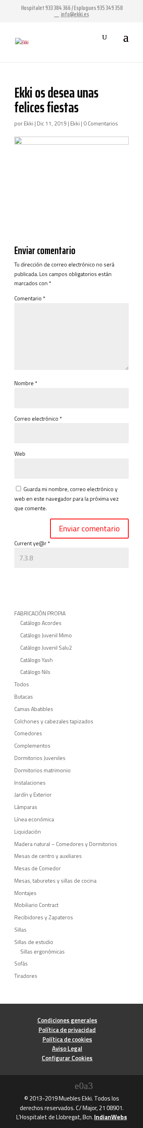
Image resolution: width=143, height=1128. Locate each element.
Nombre (25, 383)
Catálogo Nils (35, 672)
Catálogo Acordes (41, 623)
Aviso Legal (67, 1048)
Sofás (21, 963)
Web (19, 453)
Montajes (25, 893)
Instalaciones (30, 782)
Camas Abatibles (33, 709)
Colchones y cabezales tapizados (53, 721)
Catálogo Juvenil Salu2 (46, 647)
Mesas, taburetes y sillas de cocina (55, 880)
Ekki (28, 123)
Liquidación (27, 831)
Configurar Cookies (67, 1058)
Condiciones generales (67, 1020)
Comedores (28, 733)
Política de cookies (67, 1039)
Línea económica (34, 819)
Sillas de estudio (33, 942)
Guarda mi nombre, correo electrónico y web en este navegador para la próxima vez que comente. (66, 498)
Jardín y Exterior (33, 794)
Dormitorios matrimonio (42, 770)
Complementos (32, 745)
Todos (21, 684)
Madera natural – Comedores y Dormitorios (65, 844)
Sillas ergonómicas (42, 951)
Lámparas (25, 807)
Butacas (23, 696)
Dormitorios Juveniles (40, 758)
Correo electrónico (38, 418)
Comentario (29, 298)
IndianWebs (110, 1117)
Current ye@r (32, 543)
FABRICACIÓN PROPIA (40, 613)
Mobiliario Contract (36, 905)
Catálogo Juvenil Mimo (46, 635)
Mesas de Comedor (37, 868)
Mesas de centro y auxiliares (48, 856)
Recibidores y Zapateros (43, 917)
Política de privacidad (67, 1029)
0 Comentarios (100, 123)
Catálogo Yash (36, 660)
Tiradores (25, 975)
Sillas (20, 929)
